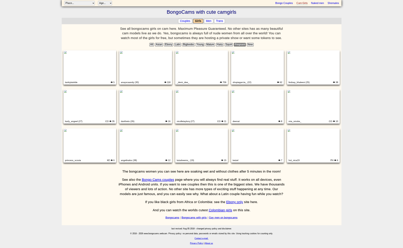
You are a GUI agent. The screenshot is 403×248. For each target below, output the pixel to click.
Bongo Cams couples (158, 179)
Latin (177, 44)
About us (209, 243)
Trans (219, 20)
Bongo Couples (284, 3)
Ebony (168, 44)
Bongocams (172, 217)
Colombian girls (220, 210)
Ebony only (234, 202)
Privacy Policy (196, 243)
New (250, 44)
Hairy (220, 44)
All (151, 44)
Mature (210, 44)
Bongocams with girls (194, 217)
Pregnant (240, 44)
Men (208, 20)
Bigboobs (188, 44)
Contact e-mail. (201, 238)
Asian (159, 44)
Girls (198, 20)
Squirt (228, 44)
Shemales (333, 3)
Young (200, 44)
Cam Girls (302, 3)
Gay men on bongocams (223, 217)
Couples (185, 20)
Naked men (317, 3)
